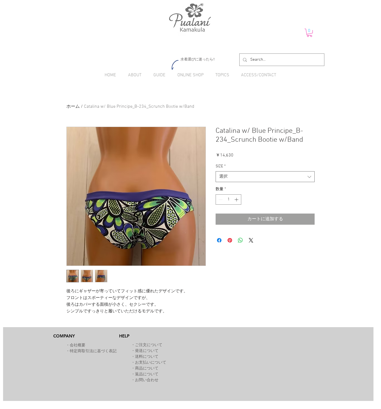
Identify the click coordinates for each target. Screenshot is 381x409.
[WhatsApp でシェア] (240, 240)
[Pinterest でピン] (229, 240)
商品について (146, 368)
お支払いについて (150, 362)
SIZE (221, 166)
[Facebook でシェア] (219, 240)
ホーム (73, 106)
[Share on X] (251, 240)
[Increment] (236, 199)
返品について (146, 374)
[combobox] (265, 176)
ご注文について (148, 345)
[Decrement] (219, 199)
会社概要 (77, 345)
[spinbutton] (228, 199)
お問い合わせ (146, 380)
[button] (309, 33)
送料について (146, 356)
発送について (146, 351)
